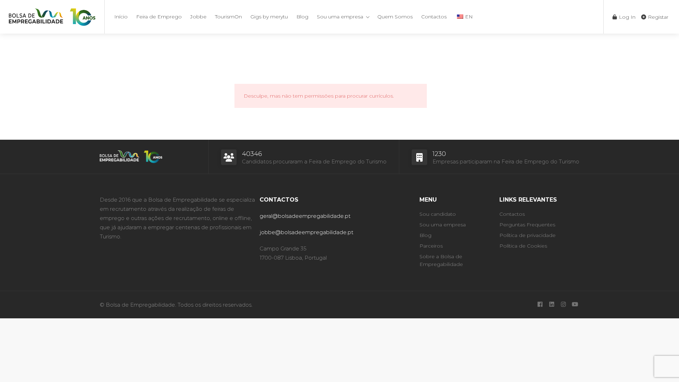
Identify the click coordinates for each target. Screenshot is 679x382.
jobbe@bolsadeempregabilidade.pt (306, 232)
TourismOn (228, 16)
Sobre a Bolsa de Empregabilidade (441, 260)
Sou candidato (437, 214)
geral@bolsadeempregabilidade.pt (305, 216)
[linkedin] (551, 304)
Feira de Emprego (159, 16)
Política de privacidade (527, 235)
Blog (302, 16)
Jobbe (198, 16)
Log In (626, 17)
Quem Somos (395, 16)
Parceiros (431, 246)
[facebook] (539, 304)
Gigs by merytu (269, 16)
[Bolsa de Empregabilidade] (52, 15)
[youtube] (574, 304)
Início (121, 16)
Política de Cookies (523, 246)
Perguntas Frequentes (527, 224)
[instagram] (563, 304)
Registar (657, 17)
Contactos (434, 16)
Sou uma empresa (340, 16)
